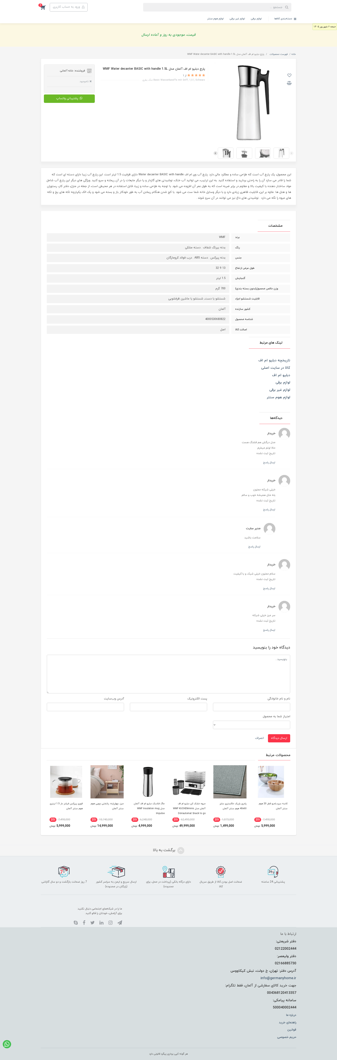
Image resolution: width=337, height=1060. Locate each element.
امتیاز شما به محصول (276, 716)
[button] (45, 7)
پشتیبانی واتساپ (67, 98)
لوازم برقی (256, 18)
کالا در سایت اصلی (275, 367)
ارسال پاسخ (269, 462)
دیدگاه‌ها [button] (276, 418)
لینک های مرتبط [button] (271, 342)
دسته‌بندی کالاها (283, 18)
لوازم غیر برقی (237, 18)
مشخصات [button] (275, 226)
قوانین (291, 1030)
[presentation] (292, 153)
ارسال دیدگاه (279, 738)
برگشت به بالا (164, 850)
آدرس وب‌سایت (114, 699)
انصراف (259, 738)
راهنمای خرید (287, 1022)
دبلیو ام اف (281, 375)
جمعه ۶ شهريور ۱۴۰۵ (325, 26)
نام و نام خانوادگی (279, 699)
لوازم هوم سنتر (215, 18)
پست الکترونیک (197, 699)
